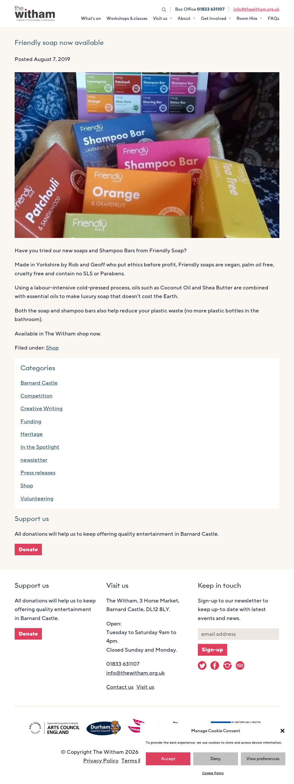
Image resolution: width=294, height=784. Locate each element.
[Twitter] (202, 665)
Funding (30, 421)
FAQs (273, 18)
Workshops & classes (127, 18)
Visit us (160, 18)
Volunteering (36, 498)
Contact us (120, 687)
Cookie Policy (213, 773)
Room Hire (247, 18)
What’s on (91, 18)
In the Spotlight (39, 447)
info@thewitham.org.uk (256, 9)
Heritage (31, 434)
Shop (52, 348)
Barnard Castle (39, 383)
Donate (28, 549)
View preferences (263, 759)
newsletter (33, 460)
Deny (215, 759)
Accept (168, 759)
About (184, 18)
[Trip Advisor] (240, 665)
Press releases (37, 472)
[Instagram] (227, 665)
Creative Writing (41, 408)
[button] (282, 731)
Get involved (213, 18)
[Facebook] (214, 665)
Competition (36, 396)
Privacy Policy (101, 760)
